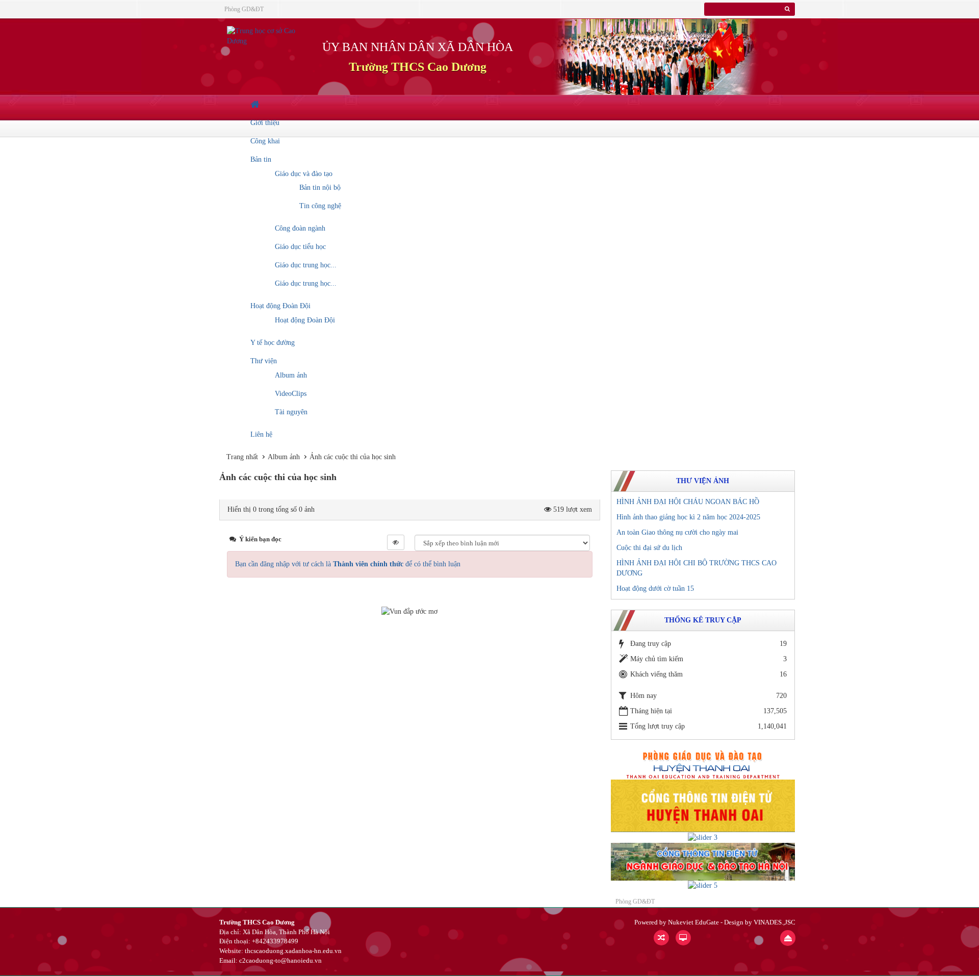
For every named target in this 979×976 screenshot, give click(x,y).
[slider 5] (702, 885)
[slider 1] (703, 764)
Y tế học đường (272, 342)
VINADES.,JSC (774, 922)
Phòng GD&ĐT (244, 9)
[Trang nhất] (256, 104)
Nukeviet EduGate (693, 922)
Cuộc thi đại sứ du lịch (649, 548)
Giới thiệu (264, 123)
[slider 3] (702, 837)
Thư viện (263, 361)
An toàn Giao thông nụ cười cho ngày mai (677, 532)
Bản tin (260, 159)
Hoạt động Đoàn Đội (280, 306)
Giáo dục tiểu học (300, 247)
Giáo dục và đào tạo (303, 174)
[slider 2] (703, 805)
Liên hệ (261, 434)
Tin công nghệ (320, 206)
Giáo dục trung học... (306, 265)
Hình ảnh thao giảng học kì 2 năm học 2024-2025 (688, 517)
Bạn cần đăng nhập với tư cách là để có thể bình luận (347, 564)
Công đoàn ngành (300, 228)
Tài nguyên (291, 412)
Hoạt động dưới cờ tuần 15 (655, 588)
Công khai (265, 141)
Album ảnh (291, 375)
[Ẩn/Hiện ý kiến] (395, 542)
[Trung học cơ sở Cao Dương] (264, 35)
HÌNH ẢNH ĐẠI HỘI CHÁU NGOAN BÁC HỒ (687, 502)
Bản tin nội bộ (320, 187)
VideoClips (290, 393)
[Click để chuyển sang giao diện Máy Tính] (683, 937)
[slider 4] (703, 861)
